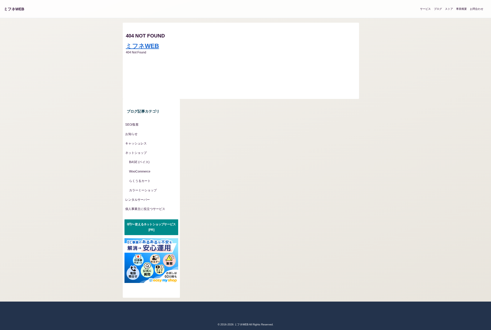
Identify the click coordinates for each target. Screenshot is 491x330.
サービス (425, 8)
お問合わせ (476, 8)
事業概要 (461, 8)
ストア (449, 8)
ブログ (438, 8)
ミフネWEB (14, 9)
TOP (130, 64)
